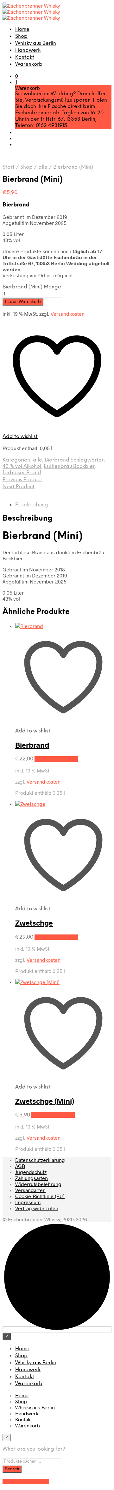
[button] (16, 76)
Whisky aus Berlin (35, 43)
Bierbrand (57, 460)
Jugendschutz (31, 1172)
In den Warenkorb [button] (56, 759)
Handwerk (28, 50)
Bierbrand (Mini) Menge (32, 287)
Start (9, 167)
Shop (21, 36)
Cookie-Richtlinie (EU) (40, 1196)
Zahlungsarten (31, 1178)
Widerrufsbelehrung (38, 1184)
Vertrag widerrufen (36, 1208)
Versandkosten (68, 314)
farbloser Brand (22, 472)
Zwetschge (34, 922)
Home (22, 29)
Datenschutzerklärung (40, 1160)
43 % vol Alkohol (22, 466)
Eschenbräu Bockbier (69, 466)
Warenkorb (28, 64)
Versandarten (30, 1190)
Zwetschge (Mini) (44, 1100)
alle (43, 167)
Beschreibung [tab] (31, 505)
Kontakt (24, 57)
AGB (20, 1166)
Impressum (28, 1202)
